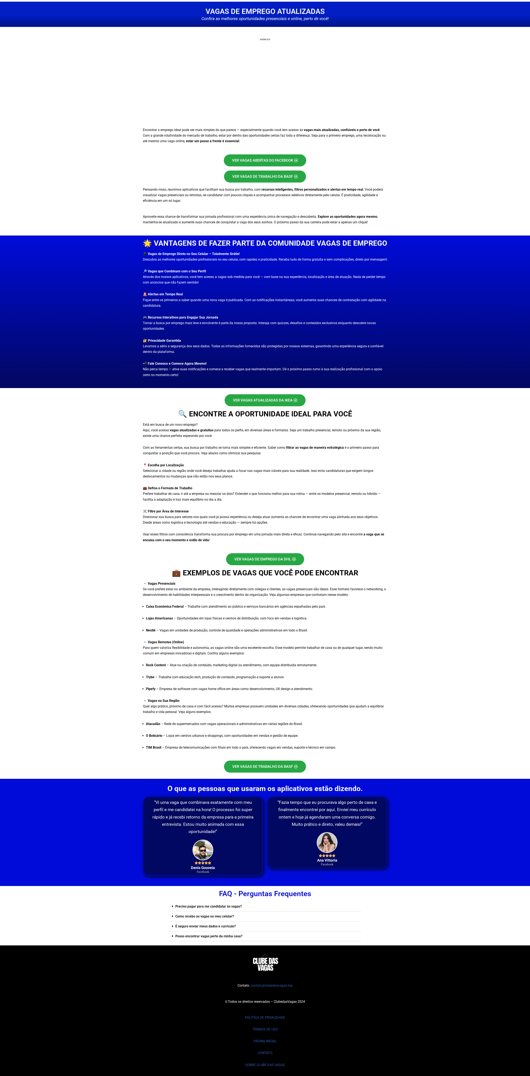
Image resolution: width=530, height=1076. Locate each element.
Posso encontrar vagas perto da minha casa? (208, 936)
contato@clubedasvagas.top (272, 985)
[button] (265, 906)
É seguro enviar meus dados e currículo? (205, 926)
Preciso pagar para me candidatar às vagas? (208, 906)
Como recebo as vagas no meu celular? (204, 916)
